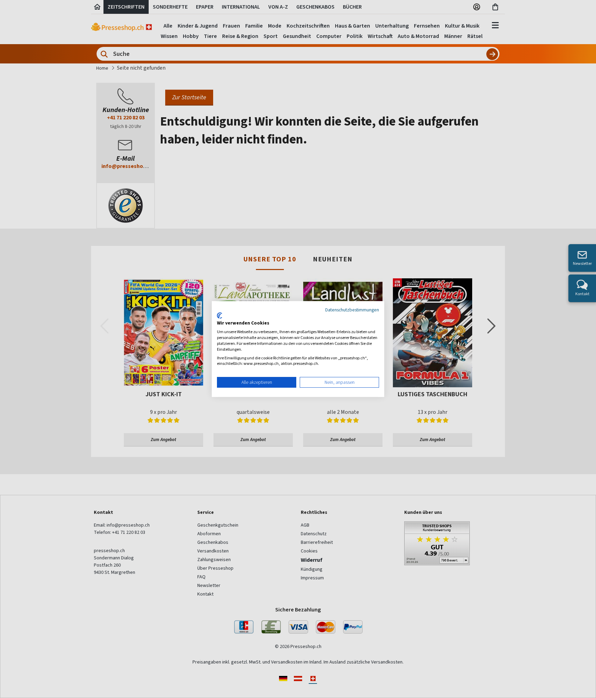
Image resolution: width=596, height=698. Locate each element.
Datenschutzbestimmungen (352, 310)
